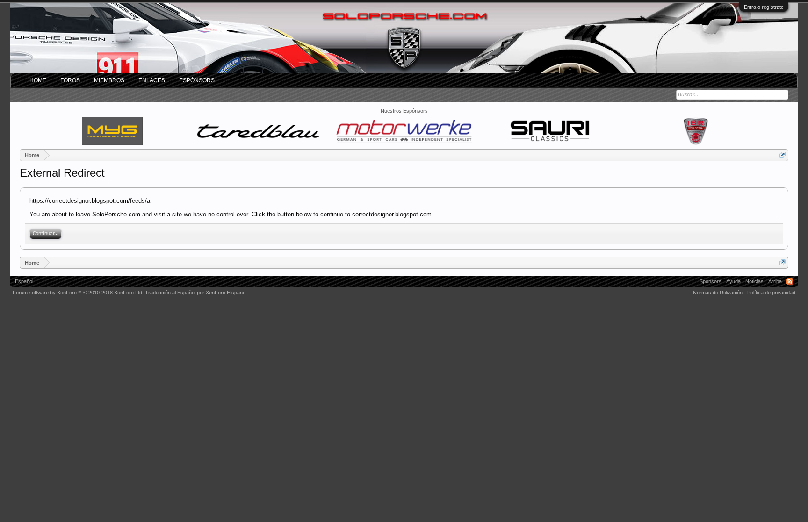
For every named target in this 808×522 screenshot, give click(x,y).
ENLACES (151, 80)
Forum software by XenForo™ (78, 292)
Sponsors (710, 281)
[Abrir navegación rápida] (782, 155)
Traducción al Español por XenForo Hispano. (196, 292)
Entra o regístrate (764, 7)
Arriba (775, 281)
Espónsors (197, 80)
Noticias (754, 281)
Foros (70, 80)
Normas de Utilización (718, 292)
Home (37, 80)
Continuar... (45, 233)
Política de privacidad (771, 292)
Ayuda (733, 281)
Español (24, 281)
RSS (789, 281)
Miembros (109, 80)
